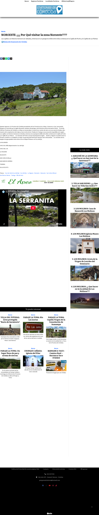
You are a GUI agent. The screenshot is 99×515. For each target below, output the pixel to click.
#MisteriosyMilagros (68, 1)
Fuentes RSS (72, 469)
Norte (3, 31)
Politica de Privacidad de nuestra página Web (25, 469)
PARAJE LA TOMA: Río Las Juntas (33, 318)
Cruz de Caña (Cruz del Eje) (12, 173)
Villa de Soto (19, 175)
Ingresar (84, 469)
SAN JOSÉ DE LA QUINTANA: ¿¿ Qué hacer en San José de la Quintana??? (84, 158)
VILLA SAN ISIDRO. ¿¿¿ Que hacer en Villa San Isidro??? (85, 184)
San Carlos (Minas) (51, 173)
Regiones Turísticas (37, 1)
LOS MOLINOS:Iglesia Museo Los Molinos (86, 235)
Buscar (27, 1)
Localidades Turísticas (52, 1)
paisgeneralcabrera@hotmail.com (49, 480)
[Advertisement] (49, 24)
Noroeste (36, 173)
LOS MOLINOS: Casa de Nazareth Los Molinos (85, 210)
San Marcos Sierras (5, 175)
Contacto (45, 469)
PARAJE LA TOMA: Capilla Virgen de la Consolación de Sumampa (56, 321)
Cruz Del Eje (23, 173)
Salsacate (43, 173)
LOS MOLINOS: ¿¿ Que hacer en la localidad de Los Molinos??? (85, 288)
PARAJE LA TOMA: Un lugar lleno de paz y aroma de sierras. (10, 353)
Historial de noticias (58, 469)
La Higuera (30, 173)
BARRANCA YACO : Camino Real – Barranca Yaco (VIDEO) (56, 354)
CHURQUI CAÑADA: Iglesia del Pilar (33, 352)
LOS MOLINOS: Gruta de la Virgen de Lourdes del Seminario (85, 261)
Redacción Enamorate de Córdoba (15, 42)
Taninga (13, 175)
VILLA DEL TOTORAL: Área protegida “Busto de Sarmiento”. (10, 319)
